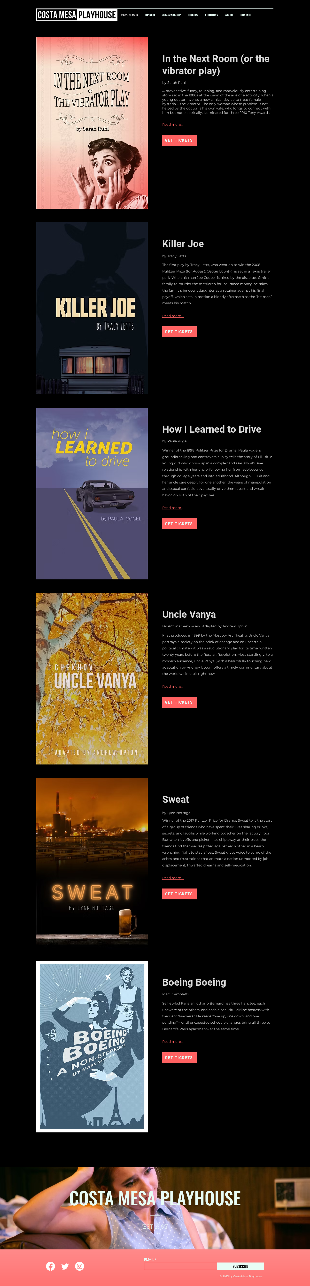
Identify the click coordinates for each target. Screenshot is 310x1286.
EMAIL (149, 1259)
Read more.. (172, 508)
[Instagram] (79, 1266)
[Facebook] (50, 1266)
